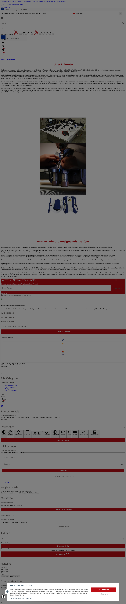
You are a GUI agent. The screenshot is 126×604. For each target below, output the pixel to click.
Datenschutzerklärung (25, 598)
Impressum (13, 598)
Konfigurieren (103, 594)
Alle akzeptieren (103, 590)
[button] (3, 596)
